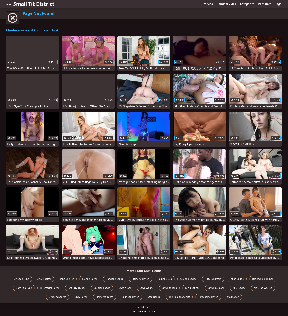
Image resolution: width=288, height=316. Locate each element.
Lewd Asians (147, 287)
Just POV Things (77, 287)
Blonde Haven (90, 278)
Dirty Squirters (213, 278)
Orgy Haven (81, 296)
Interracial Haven (50, 287)
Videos (208, 4)
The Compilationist (179, 296)
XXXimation (233, 296)
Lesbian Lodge (102, 287)
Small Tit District (33, 3)
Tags (278, 4)
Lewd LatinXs (192, 287)
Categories (247, 4)
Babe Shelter (67, 278)
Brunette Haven (140, 278)
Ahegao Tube (21, 278)
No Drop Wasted (263, 287)
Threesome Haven (208, 296)
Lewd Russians (216, 287)
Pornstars (264, 4)
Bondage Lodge (115, 278)
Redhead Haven (130, 296)
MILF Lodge (239, 287)
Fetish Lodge (237, 278)
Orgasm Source (57, 296)
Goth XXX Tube (24, 287)
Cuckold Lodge (188, 278)
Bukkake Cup (165, 278)
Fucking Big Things (263, 278)
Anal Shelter (44, 278)
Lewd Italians (169, 287)
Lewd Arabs (125, 287)
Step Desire (154, 296)
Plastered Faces (104, 296)
